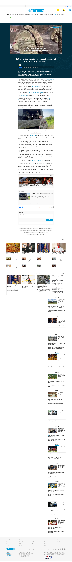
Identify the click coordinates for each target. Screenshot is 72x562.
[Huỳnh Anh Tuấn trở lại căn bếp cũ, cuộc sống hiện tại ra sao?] (52, 394)
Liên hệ (27, 6)
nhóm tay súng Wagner (36, 160)
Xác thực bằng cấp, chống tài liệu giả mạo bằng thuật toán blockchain (61, 430)
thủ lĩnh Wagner (26, 232)
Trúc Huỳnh (24, 64)
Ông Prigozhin (21, 104)
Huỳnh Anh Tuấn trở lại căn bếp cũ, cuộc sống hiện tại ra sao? (61, 393)
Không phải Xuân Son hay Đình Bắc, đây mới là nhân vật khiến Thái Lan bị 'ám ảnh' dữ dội (56, 458)
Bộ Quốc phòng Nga (36, 86)
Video (55, 14)
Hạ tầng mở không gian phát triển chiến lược (61, 337)
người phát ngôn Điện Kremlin (36, 92)
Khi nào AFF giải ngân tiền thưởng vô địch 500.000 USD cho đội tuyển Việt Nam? (56, 454)
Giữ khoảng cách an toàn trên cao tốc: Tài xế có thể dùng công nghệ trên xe (56, 513)
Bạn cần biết (19, 6)
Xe (52, 14)
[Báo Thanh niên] (10, 549)
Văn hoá (33, 541)
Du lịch (36, 14)
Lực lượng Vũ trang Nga (48, 228)
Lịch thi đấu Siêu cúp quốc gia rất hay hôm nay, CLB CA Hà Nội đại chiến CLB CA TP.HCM (61, 449)
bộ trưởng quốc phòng (34, 230)
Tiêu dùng (58, 14)
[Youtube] (65, 6)
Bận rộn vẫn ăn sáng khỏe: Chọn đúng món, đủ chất (56, 477)
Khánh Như (28, 64)
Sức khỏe (26, 14)
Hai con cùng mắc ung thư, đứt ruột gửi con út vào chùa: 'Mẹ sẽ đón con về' (56, 363)
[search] (10, 10)
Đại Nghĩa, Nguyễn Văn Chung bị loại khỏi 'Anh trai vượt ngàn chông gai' (56, 400)
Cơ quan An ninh (35, 228)
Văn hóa (39, 14)
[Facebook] (67, 6)
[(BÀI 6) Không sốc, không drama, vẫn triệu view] (52, 412)
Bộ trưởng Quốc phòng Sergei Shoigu (42, 156)
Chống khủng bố (29, 228)
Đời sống (22, 14)
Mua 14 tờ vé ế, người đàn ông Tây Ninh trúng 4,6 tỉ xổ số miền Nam (56, 367)
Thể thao (45, 14)
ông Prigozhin (24, 95)
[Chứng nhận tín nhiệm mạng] (48, 557)
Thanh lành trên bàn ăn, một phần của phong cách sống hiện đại (61, 522)
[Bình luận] (35, 67)
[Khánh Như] (21, 65)
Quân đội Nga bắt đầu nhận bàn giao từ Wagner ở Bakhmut (32, 203)
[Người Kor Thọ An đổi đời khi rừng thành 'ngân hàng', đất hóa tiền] (52, 301)
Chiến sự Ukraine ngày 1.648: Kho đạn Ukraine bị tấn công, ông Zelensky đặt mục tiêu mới (56, 329)
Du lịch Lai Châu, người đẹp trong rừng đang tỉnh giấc (56, 382)
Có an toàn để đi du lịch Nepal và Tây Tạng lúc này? (56, 386)
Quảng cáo (33, 549)
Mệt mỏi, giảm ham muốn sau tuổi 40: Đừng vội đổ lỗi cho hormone (56, 473)
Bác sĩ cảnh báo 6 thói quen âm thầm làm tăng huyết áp (61, 466)
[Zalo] (70, 6)
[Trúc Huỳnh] (19, 65)
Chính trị (9, 14)
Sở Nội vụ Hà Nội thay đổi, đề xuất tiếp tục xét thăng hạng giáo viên (56, 440)
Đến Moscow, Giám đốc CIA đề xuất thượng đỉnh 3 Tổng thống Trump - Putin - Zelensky (61, 320)
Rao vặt (58, 541)
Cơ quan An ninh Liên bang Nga (40, 232)
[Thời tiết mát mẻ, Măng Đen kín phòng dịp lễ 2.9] (52, 376)
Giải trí (42, 14)
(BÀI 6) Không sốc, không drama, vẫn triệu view (61, 411)
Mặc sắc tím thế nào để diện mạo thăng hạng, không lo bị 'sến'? (56, 528)
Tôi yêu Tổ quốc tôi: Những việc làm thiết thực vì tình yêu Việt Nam (56, 418)
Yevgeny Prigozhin (48, 230)
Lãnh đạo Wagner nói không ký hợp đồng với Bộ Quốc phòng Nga (42, 194)
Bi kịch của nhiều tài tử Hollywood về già (55, 403)
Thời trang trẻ (62, 14)
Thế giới (16, 14)
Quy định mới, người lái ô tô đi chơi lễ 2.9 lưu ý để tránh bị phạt (61, 503)
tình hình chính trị (42, 230)
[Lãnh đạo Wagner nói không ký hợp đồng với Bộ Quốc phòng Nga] (24, 196)
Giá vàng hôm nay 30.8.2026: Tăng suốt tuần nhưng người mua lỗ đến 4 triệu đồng (56, 348)
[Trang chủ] (7, 14)
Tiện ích (23, 6)
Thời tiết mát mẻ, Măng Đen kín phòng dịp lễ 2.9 (61, 375)
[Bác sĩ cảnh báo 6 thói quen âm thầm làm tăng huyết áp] (52, 467)
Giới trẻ (29, 14)
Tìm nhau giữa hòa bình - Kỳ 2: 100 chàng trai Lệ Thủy (56, 311)
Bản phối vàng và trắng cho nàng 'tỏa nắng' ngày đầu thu (56, 532)
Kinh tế (19, 14)
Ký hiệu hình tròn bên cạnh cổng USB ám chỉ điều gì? (56, 495)
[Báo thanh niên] (36, 10)
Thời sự (13, 14)
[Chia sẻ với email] (30, 67)
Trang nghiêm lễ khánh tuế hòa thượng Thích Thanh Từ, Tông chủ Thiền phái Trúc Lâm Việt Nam (61, 357)
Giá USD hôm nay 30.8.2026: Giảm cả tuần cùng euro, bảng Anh (56, 344)
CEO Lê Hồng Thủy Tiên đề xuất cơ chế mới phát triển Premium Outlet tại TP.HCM (56, 307)
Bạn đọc (58, 539)
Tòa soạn (41, 549)
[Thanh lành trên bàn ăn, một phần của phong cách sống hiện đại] (52, 522)
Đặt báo (28, 549)
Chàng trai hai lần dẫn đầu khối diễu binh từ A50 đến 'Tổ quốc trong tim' (56, 421)
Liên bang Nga (41, 228)
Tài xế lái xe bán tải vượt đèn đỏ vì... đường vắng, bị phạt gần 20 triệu (56, 510)
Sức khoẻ (21, 541)
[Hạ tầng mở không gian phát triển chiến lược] (52, 338)
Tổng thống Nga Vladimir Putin (25, 230)
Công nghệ (50, 14)
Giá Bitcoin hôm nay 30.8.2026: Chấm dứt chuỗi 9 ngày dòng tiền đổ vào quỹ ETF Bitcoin (61, 485)
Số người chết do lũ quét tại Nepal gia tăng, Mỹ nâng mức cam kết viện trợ (56, 326)
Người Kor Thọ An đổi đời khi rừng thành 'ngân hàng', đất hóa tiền (61, 301)
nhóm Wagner (33, 232)
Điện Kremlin (29, 170)
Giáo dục (33, 14)
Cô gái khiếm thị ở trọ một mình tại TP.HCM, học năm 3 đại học (56, 436)
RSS (37, 549)
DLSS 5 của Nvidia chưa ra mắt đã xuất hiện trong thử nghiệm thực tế (56, 491)
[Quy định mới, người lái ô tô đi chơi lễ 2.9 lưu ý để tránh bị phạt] (52, 504)
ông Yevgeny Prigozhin (48, 79)
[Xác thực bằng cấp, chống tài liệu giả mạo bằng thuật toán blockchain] (52, 430)
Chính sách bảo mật (47, 549)
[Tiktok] (69, 6)
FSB (46, 232)
